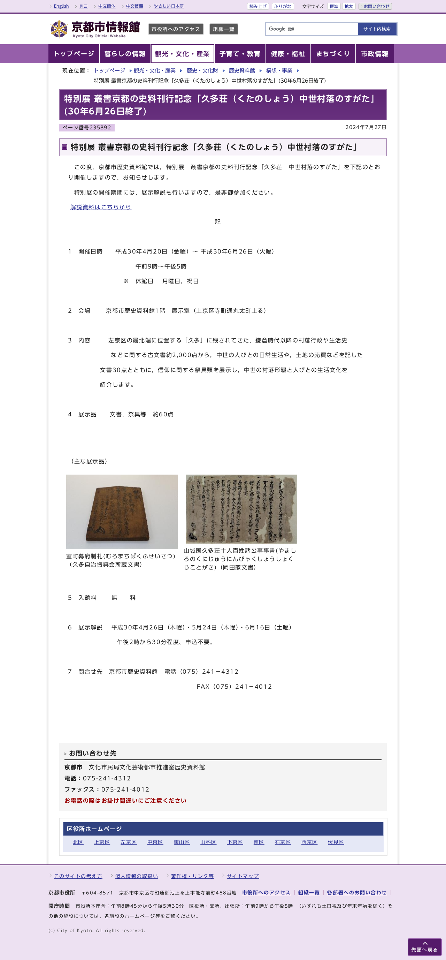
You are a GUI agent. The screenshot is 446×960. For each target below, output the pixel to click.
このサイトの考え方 (78, 876)
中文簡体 (106, 6)
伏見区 (336, 842)
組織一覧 (223, 29)
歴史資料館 (242, 70)
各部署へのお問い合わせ (357, 892)
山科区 (208, 842)
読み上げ (258, 6)
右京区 (283, 842)
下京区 (235, 842)
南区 (259, 842)
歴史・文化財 (202, 70)
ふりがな (282, 6)
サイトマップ (243, 876)
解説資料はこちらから (101, 207)
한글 (83, 6)
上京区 (102, 842)
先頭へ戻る (424, 949)
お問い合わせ (377, 6)
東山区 (182, 842)
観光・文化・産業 (155, 70)
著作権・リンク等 (192, 876)
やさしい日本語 (169, 6)
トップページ (109, 70)
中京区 (155, 842)
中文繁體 (134, 6)
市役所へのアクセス (176, 29)
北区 (78, 842)
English (61, 6)
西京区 (309, 842)
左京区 (129, 842)
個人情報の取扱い (137, 876)
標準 (334, 6)
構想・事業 (279, 70)
